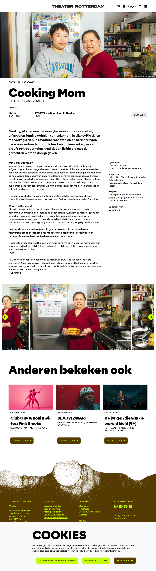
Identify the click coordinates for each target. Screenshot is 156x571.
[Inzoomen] (31, 348)
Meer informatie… (112, 551)
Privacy (82, 520)
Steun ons (84, 506)
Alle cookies (124, 560)
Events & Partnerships (89, 512)
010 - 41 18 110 (15, 519)
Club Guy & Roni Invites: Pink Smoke (30, 421)
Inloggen (131, 6)
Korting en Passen (52, 512)
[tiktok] (130, 506)
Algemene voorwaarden (56, 517)
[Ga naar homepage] (78, 6)
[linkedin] (121, 506)
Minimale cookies (96, 560)
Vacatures (84, 509)
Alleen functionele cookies (57, 560)
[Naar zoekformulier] (140, 6)
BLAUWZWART (72, 418)
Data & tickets (22, 440)
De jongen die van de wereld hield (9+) (124, 421)
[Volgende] (151, 317)
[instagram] (116, 506)
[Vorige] (5, 317)
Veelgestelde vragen (54, 514)
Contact (83, 514)
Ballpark (112, 197)
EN (118, 6)
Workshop (14, 107)
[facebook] (125, 506)
